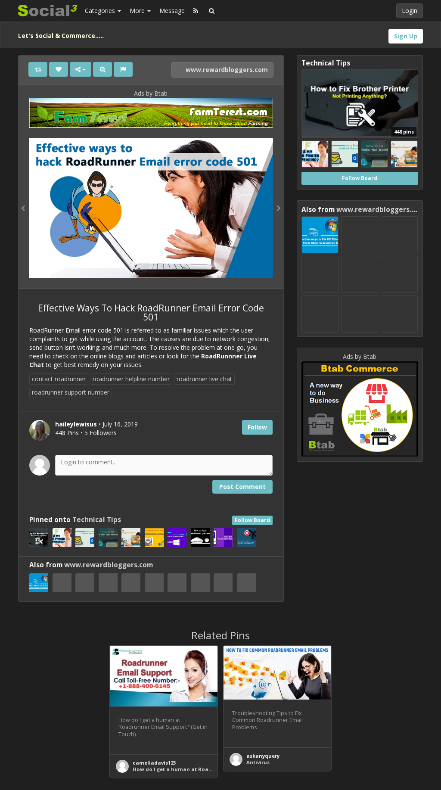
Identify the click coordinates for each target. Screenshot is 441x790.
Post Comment (242, 486)
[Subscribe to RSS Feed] (195, 11)
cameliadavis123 (154, 762)
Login (409, 10)
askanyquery (263, 756)
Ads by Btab (151, 93)
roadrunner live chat (204, 379)
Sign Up (405, 36)
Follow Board (252, 520)
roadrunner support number (70, 392)
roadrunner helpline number (131, 379)
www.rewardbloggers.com (226, 69)
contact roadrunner (59, 379)
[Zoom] (102, 69)
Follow (257, 427)
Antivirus (258, 762)
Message (172, 10)
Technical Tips (96, 519)
